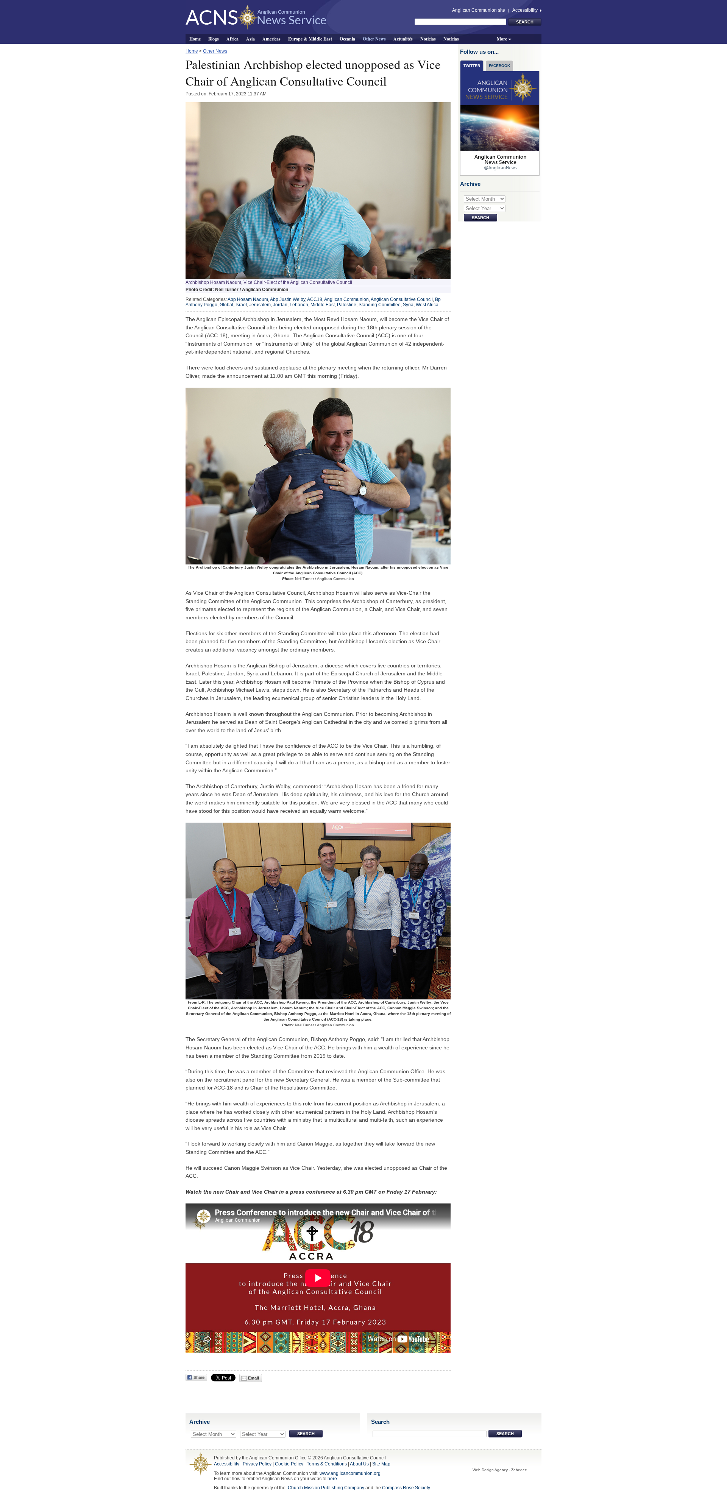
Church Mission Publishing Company (326, 1487)
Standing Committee (380, 304)
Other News (374, 39)
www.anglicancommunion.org (350, 1473)
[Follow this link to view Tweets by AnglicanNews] (500, 123)
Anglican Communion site (478, 10)
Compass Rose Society (406, 1487)
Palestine (346, 304)
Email (253, 1378)
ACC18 (314, 299)
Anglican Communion (346, 299)
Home (195, 39)
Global (226, 304)
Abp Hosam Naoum (248, 299)
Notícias (451, 39)
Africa (232, 39)
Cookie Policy (289, 1464)
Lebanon (299, 304)
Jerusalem (260, 304)
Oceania (347, 39)
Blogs (213, 39)
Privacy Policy (257, 1464)
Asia (250, 39)
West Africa (427, 304)
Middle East (322, 304)
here (332, 1478)
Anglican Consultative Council (402, 299)
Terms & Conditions (327, 1464)
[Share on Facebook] (196, 1377)
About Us (359, 1464)
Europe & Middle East (310, 39)
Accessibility (525, 10)
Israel (241, 304)
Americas (271, 39)
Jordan (280, 304)
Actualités (403, 39)
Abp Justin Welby (287, 299)
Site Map (381, 1464)
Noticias (428, 39)
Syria (408, 304)
